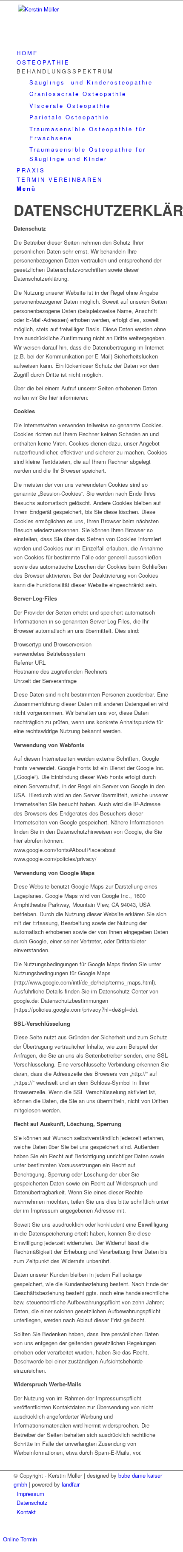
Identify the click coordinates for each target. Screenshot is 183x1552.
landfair (71, 1484)
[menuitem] (93, 52)
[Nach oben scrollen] (2, 1529)
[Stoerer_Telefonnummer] (77, 9)
